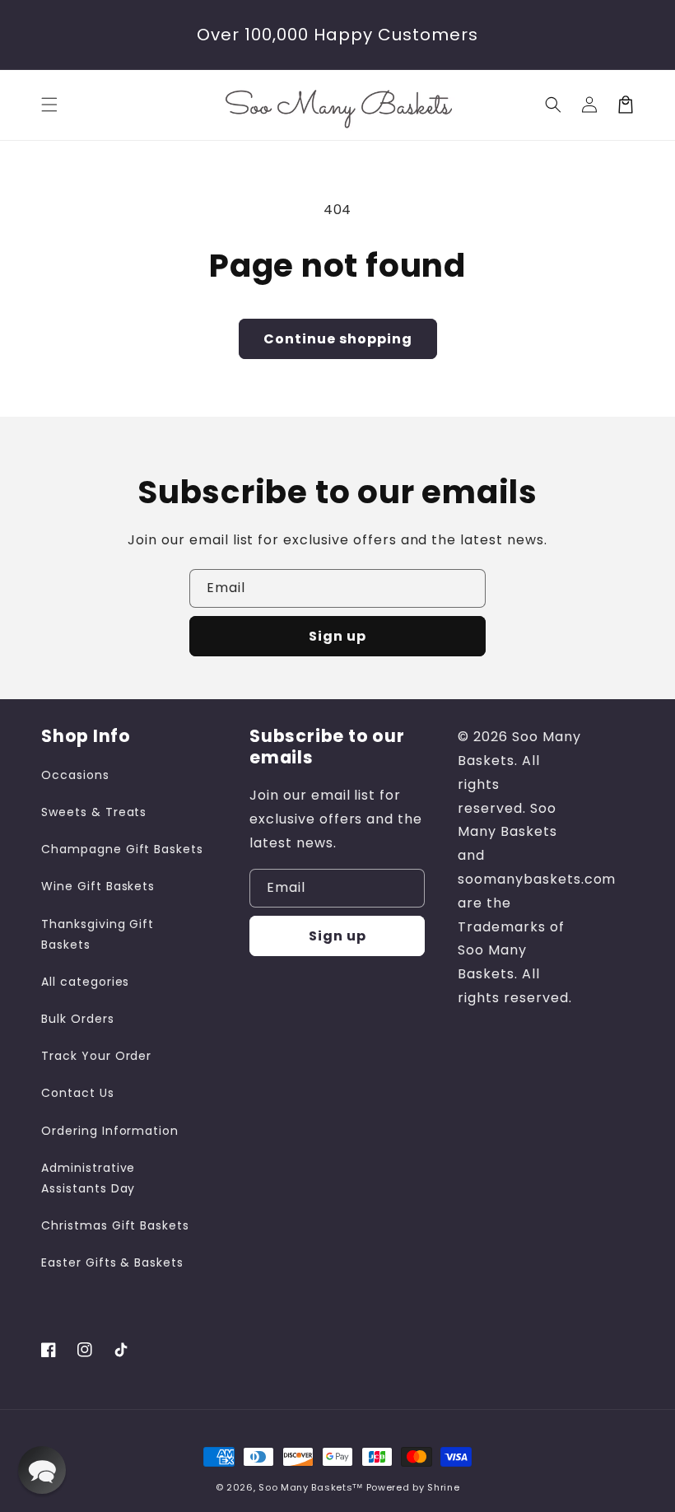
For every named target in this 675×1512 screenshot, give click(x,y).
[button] (49, 104)
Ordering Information (110, 1130)
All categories (85, 981)
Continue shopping (337, 338)
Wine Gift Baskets (98, 886)
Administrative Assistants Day (88, 1178)
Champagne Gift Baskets (122, 849)
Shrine (443, 1487)
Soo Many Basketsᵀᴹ (310, 1487)
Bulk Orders (77, 1018)
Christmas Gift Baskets (115, 1225)
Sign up (337, 636)
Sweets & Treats (94, 812)
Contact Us (77, 1093)
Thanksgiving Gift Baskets (97, 934)
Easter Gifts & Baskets (112, 1262)
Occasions (75, 775)
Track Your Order (96, 1056)
